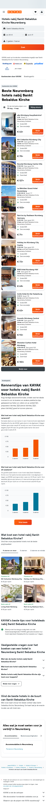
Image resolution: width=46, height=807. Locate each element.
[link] (23, 522)
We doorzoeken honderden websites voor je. (20, 796)
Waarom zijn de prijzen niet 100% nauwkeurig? (21, 800)
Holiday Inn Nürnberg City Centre (28, 243)
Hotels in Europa (31, 765)
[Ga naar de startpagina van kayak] (15, 12)
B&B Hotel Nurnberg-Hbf (27, 269)
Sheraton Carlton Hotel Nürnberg (26, 344)
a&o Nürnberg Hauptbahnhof (29, 115)
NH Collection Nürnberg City (29, 139)
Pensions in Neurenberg (14, 749)
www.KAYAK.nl (12, 765)
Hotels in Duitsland (7, 767)
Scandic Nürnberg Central (28, 318)
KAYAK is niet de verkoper (13, 792)
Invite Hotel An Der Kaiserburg (29, 294)
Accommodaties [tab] (11, 736)
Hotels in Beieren (21, 767)
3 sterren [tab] (23, 551)
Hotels (21, 765)
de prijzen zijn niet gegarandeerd (13, 786)
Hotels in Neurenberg (35, 767)
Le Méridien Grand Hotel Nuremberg (27, 189)
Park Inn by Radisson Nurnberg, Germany (30, 216)
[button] (3, 11)
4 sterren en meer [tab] (9, 551)
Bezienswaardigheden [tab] (29, 736)
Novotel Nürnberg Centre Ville (29, 164)
